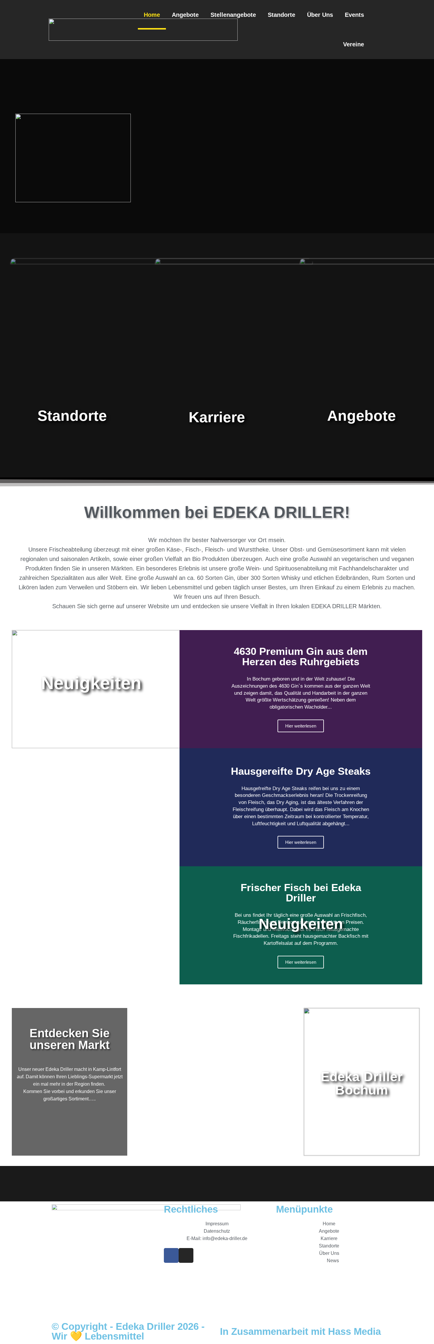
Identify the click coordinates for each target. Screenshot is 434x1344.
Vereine (353, 44)
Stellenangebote (233, 15)
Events (354, 15)
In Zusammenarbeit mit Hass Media (300, 1331)
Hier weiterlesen (300, 725)
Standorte (281, 15)
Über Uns (320, 15)
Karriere (217, 417)
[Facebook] (171, 1255)
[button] (379, 29)
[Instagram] (186, 1255)
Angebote (185, 15)
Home (152, 15)
